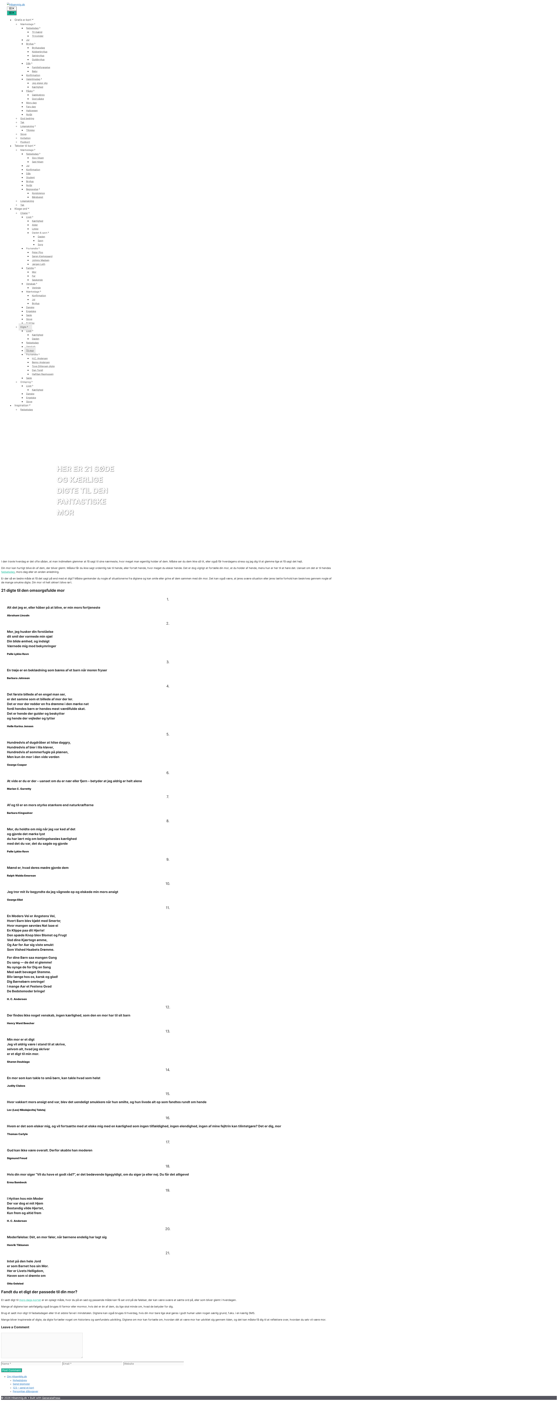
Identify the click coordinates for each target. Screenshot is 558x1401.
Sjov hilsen (38, 157)
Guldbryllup (38, 59)
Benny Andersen (41, 362)
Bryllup (30, 43)
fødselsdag (8, 571)
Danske (30, 307)
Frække (30, 323)
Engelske (31, 311)
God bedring (27, 118)
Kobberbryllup (39, 51)
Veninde (36, 287)
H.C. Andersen (40, 358)
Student (30, 177)
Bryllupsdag (38, 47)
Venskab (30, 283)
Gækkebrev (38, 94)
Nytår (29, 114)
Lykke (35, 228)
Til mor (30, 350)
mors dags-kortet (30, 1300)
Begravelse (32, 189)
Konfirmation (33, 75)
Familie (30, 268)
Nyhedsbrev (20, 1380)
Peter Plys (37, 252)
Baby (34, 71)
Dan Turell (37, 370)
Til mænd (37, 32)
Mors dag (31, 102)
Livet (29, 217)
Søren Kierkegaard (42, 256)
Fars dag (31, 106)
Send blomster (21, 1384)
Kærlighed (37, 87)
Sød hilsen (37, 161)
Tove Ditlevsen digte (43, 366)
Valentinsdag (33, 79)
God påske (38, 98)
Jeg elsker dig (40, 83)
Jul (27, 39)
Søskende (37, 279)
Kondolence (38, 193)
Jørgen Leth (38, 264)
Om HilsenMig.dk (17, 1376)
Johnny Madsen (40, 260)
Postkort (25, 141)
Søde (29, 315)
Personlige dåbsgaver (25, 1391)
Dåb (28, 63)
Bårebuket (37, 197)
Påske (29, 90)
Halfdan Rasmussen (42, 374)
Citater (24, 213)
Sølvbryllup (38, 55)
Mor (34, 272)
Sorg (40, 244)
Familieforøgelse (41, 67)
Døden (41, 236)
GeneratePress (51, 1397)
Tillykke (30, 130)
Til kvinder (37, 35)
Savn (40, 240)
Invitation (25, 138)
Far (33, 275)
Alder (35, 224)
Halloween (32, 110)
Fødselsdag (32, 28)
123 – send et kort (23, 1387)
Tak (22, 122)
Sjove (23, 134)
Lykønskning (27, 126)
